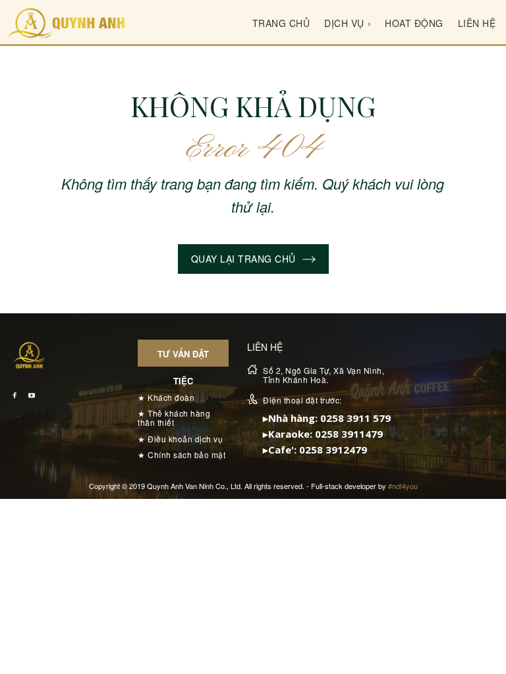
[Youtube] (31, 396)
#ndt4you (403, 485)
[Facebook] (15, 396)
